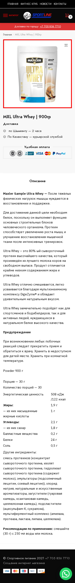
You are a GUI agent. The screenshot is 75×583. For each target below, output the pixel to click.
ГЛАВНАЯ (13, 4)
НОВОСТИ (45, 4)
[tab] (37, 181)
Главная (7, 34)
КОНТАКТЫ (60, 4)
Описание (37, 181)
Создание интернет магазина (24, 563)
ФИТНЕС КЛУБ (29, 4)
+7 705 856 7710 (50, 26)
